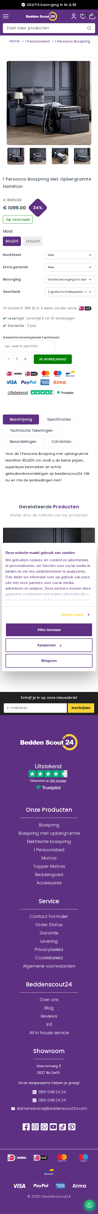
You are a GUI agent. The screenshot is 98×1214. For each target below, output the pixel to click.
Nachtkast (12, 254)
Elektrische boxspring (49, 841)
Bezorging (12, 279)
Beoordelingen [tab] (23, 441)
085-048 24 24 (52, 1092)
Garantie (49, 933)
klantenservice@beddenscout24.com (52, 1108)
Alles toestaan (49, 630)
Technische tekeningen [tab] (31, 430)
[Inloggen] (74, 16)
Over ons (49, 999)
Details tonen (72, 615)
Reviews (49, 1016)
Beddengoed (49, 874)
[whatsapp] (44, 1126)
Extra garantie (15, 267)
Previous (10, 155)
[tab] (21, 419)
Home (15, 41)
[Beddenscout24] (41, 16)
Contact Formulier (49, 916)
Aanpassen (46, 645)
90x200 (11, 241)
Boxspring (49, 825)
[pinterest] (72, 1126)
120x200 (33, 241)
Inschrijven (81, 707)
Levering (49, 941)
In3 (49, 1024)
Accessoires (49, 883)
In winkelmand (52, 359)
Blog (49, 1008)
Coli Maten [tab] (61, 441)
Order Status (49, 924)
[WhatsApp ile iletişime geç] (89, 1205)
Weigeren (49, 661)
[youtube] (53, 1126)
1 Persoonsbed (37, 41)
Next (87, 155)
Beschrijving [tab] (21, 419)
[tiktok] (62, 1126)
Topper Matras (49, 866)
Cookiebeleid (49, 957)
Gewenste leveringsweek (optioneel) (31, 337)
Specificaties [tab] (59, 419)
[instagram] (35, 1126)
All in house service (49, 1032)
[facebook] (26, 1126)
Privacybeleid (49, 949)
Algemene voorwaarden (49, 966)
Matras (49, 858)
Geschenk (11, 291)
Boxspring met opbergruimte (49, 833)
